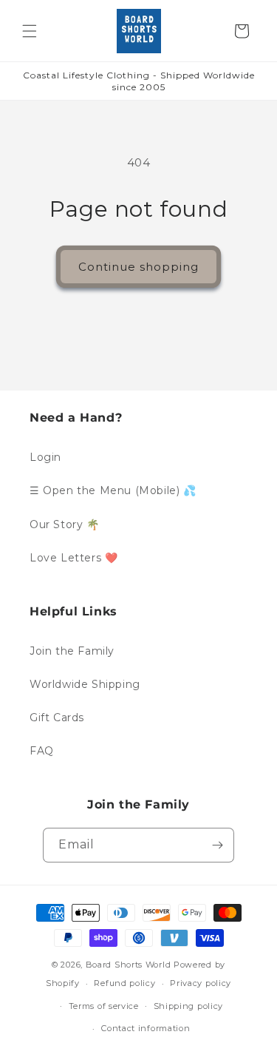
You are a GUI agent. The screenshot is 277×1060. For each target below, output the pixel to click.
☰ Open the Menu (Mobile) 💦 (113, 490)
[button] (29, 31)
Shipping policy (189, 1006)
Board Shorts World (128, 964)
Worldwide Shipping (85, 684)
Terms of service (104, 1006)
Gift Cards (57, 717)
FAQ (42, 750)
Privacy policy (200, 983)
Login (45, 457)
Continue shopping (138, 267)
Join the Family (72, 651)
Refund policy (124, 983)
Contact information (145, 1028)
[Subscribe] (217, 845)
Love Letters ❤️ (73, 557)
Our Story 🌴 (65, 524)
